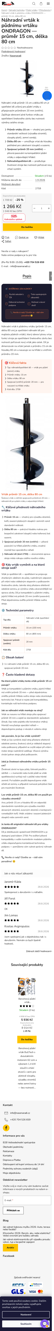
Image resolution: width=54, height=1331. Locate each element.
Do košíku (27, 227)
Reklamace (8, 1151)
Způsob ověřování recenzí (27, 1277)
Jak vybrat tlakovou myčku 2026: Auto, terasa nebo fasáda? (26, 1228)
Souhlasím (26, 1324)
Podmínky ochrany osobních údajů (20, 1168)
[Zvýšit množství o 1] (49, 208)
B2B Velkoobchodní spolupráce (19, 1142)
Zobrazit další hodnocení (38, 951)
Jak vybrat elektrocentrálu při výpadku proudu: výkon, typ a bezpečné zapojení (26, 1240)
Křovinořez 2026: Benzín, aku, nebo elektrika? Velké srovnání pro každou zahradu (26, 1234)
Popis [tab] (27, 276)
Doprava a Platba (11, 1160)
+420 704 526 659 (20, 1119)
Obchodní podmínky (13, 1147)
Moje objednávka (11, 1173)
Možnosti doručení (10, 184)
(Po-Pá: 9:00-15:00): (22, 262)
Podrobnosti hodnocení (13, 51)
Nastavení (26, 1314)
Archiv (10, 1247)
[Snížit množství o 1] (34, 208)
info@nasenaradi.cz (20, 266)
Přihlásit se (13, 1210)
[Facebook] (6, 1128)
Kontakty (7, 1155)
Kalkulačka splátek (13, 219)
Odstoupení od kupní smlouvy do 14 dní (23, 1164)
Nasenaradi (15, 55)
